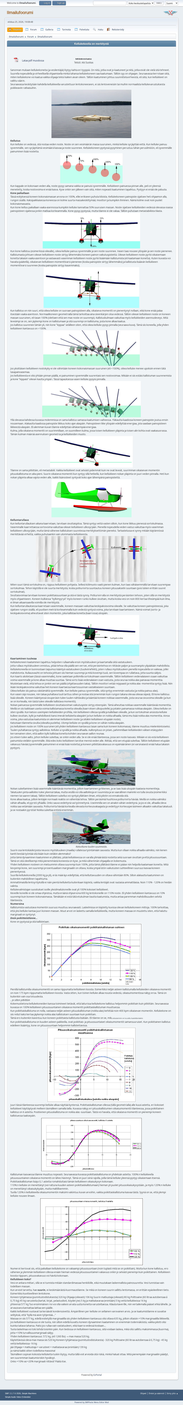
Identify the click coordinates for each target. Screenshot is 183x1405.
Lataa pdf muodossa (33, 60)
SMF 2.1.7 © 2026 (13, 1393)
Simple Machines (29, 1393)
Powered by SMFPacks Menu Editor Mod (92, 1402)
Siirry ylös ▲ (172, 1393)
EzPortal (97, 1374)
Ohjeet (143, 1393)
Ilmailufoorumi (20, 12)
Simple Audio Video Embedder (18, 1397)
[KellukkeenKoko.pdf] (16, 62)
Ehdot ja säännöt (156, 1393)
